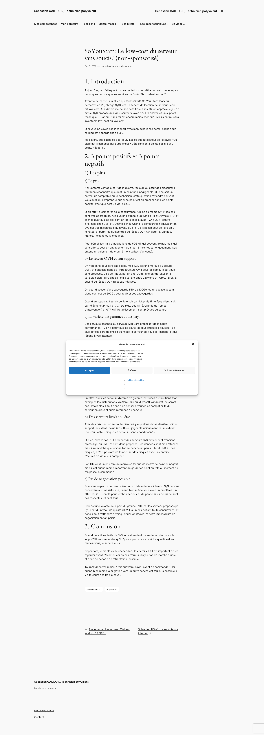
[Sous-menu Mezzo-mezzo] (117, 24)
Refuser (132, 370)
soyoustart (112, 589)
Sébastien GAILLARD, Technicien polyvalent (65, 11)
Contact (39, 717)
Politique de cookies (135, 380)
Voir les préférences (174, 370)
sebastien (109, 66)
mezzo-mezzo (94, 589)
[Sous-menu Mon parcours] (79, 24)
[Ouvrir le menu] (222, 11)
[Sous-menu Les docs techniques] (167, 24)
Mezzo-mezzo (128, 66)
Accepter (89, 370)
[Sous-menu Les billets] (136, 24)
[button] (193, 344)
